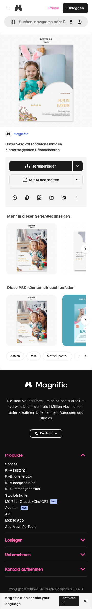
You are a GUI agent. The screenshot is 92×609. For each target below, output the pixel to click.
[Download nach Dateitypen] (77, 166)
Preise (53, 8)
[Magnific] (46, 386)
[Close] (85, 601)
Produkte (14, 455)
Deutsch (46, 433)
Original (33, 44)
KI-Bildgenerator (18, 476)
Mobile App (14, 520)
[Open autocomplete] (11, 22)
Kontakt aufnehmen (24, 569)
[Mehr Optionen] (76, 198)
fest (33, 356)
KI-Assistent (15, 470)
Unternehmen (18, 554)
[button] (46, 433)
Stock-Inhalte (16, 495)
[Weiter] (85, 248)
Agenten (16, 507)
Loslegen (13, 540)
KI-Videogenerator (20, 482)
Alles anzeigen (57, 216)
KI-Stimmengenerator (22, 489)
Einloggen (75, 8)
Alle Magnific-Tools (20, 526)
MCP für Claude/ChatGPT (30, 501)
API (8, 514)
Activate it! (69, 600)
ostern (15, 356)
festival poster (57, 356)
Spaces (11, 464)
